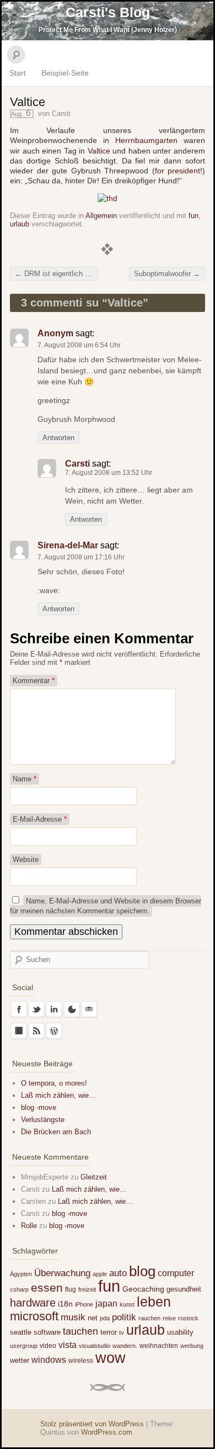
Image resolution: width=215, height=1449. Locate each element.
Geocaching (143, 1288)
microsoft (34, 1316)
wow (110, 1357)
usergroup (23, 1345)
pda (105, 1318)
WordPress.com (106, 1432)
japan (106, 1303)
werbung (191, 1345)
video (48, 1346)
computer (176, 1273)
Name (24, 779)
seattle (20, 1332)
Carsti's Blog (108, 12)
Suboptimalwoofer (167, 273)
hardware (33, 1303)
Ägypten (21, 1274)
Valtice (99, 150)
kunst (127, 1304)
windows (48, 1360)
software (47, 1332)
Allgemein (101, 215)
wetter (19, 1360)
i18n (65, 1303)
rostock (188, 1318)
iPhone (84, 1304)
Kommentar (34, 680)
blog (142, 1271)
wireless (80, 1361)
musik (73, 1317)
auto (118, 1273)
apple (100, 1274)
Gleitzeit (93, 1177)
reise (169, 1318)
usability (180, 1332)
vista (67, 1345)
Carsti (61, 113)
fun (193, 215)
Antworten (58, 437)
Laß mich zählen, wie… (58, 1095)
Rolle (29, 1225)
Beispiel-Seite (65, 72)
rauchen (149, 1318)
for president (178, 170)
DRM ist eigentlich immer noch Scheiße (56, 273)
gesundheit (183, 1289)
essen (47, 1287)
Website (26, 859)
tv (121, 1332)
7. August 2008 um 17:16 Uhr (81, 557)
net (93, 1318)
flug (70, 1289)
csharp (19, 1289)
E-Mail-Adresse (40, 819)
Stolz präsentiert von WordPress (92, 1424)
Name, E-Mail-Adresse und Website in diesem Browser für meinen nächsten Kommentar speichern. (105, 906)
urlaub (19, 224)
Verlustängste (42, 1119)
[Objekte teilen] (107, 198)
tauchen (80, 1331)
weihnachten (158, 1346)
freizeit (87, 1289)
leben (154, 1301)
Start (17, 72)
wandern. (124, 1345)
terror (108, 1332)
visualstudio (94, 1345)
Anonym (55, 333)
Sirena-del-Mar (67, 545)
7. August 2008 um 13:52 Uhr (108, 473)
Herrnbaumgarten (146, 140)
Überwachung (62, 1273)
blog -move (38, 1107)
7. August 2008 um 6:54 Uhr (79, 345)
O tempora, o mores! (54, 1083)
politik (124, 1317)
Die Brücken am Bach (56, 1132)
